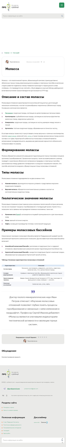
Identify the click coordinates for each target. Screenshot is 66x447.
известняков (12, 136)
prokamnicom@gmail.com (31, 388)
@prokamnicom (13, 389)
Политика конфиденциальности (12, 425)
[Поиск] (62, 16)
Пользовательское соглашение (12, 428)
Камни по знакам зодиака (10, 410)
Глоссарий (6, 430)
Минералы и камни (8, 407)
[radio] (38, 337)
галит (18, 214)
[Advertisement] (33, 38)
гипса (29, 136)
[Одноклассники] (6, 395)
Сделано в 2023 (36, 422)
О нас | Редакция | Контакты (11, 422)
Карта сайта (6, 433)
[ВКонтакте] (3, 395)
